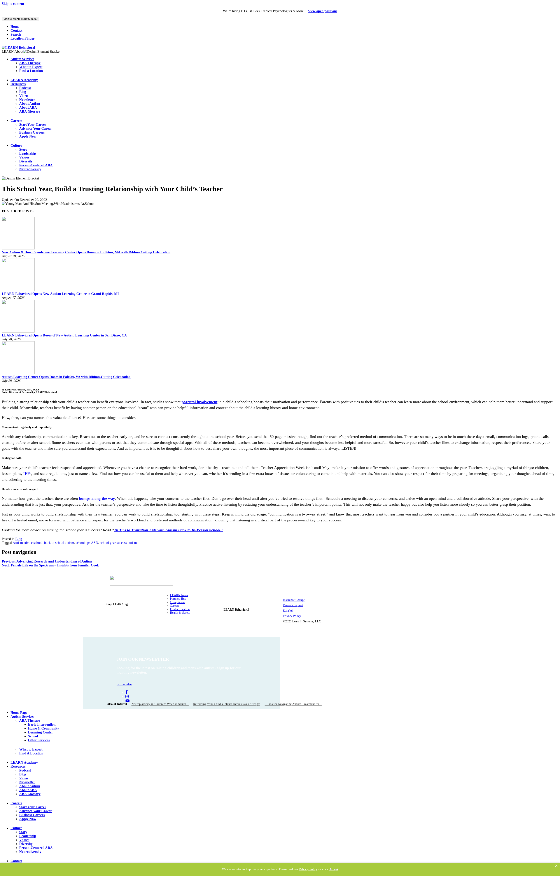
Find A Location (31, 753)
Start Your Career (32, 124)
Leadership (27, 153)
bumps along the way (97, 498)
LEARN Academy (24, 80)
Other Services (39, 740)
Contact (16, 30)
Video (23, 96)
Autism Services (22, 59)
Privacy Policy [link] (308, 869)
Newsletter (27, 99)
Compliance (177, 602)
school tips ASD (87, 543)
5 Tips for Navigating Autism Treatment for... (293, 704)
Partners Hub (178, 598)
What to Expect (30, 67)
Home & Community (43, 728)
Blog (22, 92)
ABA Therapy (29, 63)
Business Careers (32, 132)
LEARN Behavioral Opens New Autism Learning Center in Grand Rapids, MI (60, 294)
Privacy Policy (292, 616)
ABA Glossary (29, 111)
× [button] (556, 865)
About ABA (28, 107)
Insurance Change (294, 600)
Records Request (293, 605)
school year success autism (118, 543)
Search (15, 34)
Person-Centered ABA (36, 165)
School (33, 736)
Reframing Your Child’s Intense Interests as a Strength (226, 704)
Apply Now (27, 136)
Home (14, 26)
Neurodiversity (30, 169)
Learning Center (40, 732)
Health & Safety (180, 612)
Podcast (25, 88)
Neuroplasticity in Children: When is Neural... (160, 704)
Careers (16, 120)
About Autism (29, 103)
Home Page (18, 712)
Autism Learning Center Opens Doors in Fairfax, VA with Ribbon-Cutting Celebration (66, 377)
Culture (16, 145)
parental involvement (199, 402)
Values (24, 157)
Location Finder (22, 38)
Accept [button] (333, 869)
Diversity (26, 161)
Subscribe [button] (124, 684)
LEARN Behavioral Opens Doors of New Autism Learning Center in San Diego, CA (64, 335)
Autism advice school (27, 543)
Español (288, 610)
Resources (18, 84)
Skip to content (13, 3)
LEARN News (179, 595)
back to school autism (59, 543)
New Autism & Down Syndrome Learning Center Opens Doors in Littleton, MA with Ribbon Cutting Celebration (86, 252)
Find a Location (31, 71)
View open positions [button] (322, 11)
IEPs (27, 473)
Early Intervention (42, 724)
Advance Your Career (35, 128)
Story (23, 149)
